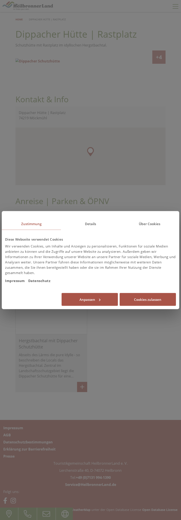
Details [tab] (90, 223)
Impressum (15, 280)
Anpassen (87, 299)
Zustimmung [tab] (31, 223)
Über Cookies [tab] (149, 223)
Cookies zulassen (147, 299)
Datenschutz (39, 280)
